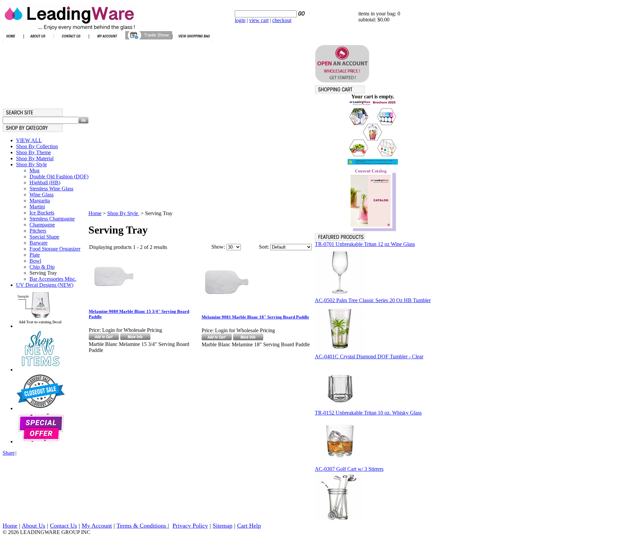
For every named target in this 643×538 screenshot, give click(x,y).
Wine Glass (41, 194)
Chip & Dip (42, 267)
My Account (97, 525)
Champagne (42, 225)
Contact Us (63, 525)
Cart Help (249, 525)
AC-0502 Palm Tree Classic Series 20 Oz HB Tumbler (373, 300)
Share (9, 453)
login (240, 20)
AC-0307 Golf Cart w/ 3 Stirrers (349, 469)
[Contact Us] (71, 39)
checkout (281, 20)
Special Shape (44, 237)
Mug (34, 170)
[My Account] (107, 39)
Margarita (39, 200)
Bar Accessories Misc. (52, 279)
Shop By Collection (37, 146)
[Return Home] (70, 29)
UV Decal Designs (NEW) (44, 285)
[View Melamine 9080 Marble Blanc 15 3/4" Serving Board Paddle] (135, 338)
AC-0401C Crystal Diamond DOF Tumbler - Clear (369, 356)
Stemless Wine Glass (51, 188)
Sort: (264, 247)
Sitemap (222, 525)
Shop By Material (35, 158)
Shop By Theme (33, 152)
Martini (37, 206)
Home (94, 213)
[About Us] (38, 39)
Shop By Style (31, 164)
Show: (218, 247)
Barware (38, 243)
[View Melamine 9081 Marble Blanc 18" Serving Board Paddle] (248, 338)
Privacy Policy (190, 525)
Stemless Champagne (52, 218)
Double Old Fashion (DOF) (58, 176)
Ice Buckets (41, 212)
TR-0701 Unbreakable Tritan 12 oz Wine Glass (365, 244)
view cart (259, 20)
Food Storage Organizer (54, 249)
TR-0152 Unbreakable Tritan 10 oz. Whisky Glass (368, 413)
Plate (34, 255)
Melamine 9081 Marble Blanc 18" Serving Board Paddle (255, 317)
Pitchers (37, 231)
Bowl (35, 261)
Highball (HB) (44, 182)
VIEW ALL (29, 140)
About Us (33, 525)
